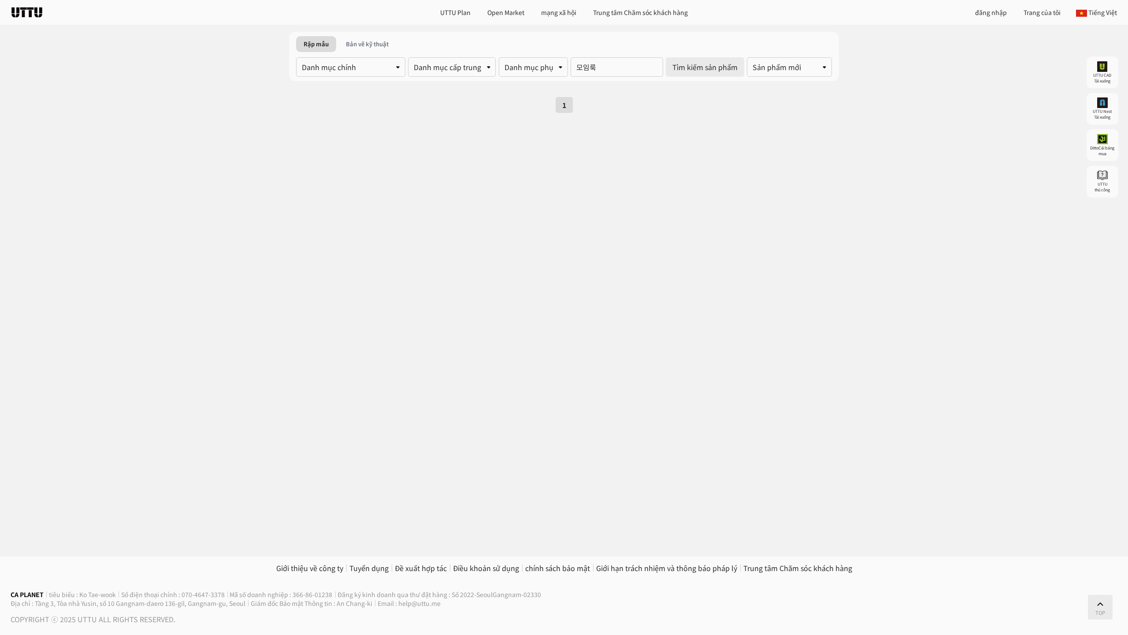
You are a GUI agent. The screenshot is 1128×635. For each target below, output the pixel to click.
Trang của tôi (1042, 12)
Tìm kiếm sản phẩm (705, 67)
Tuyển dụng (369, 568)
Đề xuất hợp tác (421, 568)
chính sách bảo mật (557, 568)
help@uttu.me (419, 603)
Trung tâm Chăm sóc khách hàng (640, 12)
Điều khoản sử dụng (486, 568)
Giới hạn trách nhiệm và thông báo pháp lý (666, 568)
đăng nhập (991, 12)
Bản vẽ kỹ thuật (367, 44)
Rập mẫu (316, 44)
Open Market (505, 12)
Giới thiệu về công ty (309, 568)
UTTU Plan (455, 12)
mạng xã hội (558, 12)
